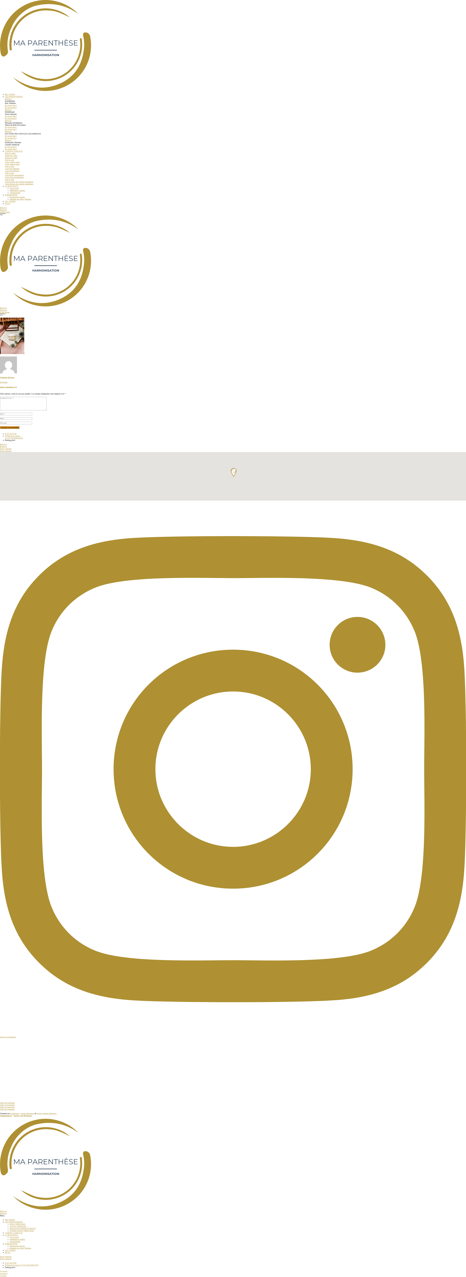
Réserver (8, 99)
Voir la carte (9, 160)
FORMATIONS (11, 1244)
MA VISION (10, 1220)
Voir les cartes (10, 153)
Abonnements (15, 1242)
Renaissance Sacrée (17, 1246)
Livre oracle (14, 1237)
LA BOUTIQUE (11, 1235)
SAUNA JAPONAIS (18, 1226)
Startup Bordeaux (27, 1113)
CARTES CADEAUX (14, 1233)
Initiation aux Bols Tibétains (20, 1248)
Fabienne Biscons (7, 377)
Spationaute (14, 1113)
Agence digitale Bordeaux (47, 1113)
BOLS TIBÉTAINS (17, 1224)
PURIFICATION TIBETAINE (22, 1231)
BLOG (7, 1253)
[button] (233, 1216)
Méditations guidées (17, 1239)
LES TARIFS (10, 1250)
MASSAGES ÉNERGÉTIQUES (23, 1228)
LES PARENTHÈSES (14, 1222)
